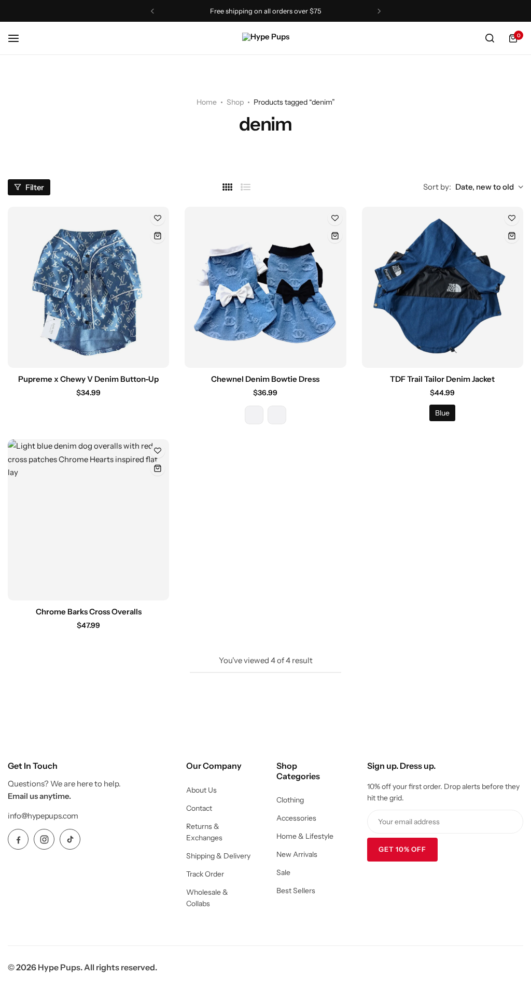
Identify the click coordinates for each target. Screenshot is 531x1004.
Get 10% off (402, 849)
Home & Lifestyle (304, 836)
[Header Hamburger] (19, 38)
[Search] (489, 38)
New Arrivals (296, 854)
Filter (34, 187)
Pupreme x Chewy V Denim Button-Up (88, 379)
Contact (199, 808)
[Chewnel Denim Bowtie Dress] (265, 287)
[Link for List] (246, 187)
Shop (235, 102)
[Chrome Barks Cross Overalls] (88, 519)
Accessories (296, 818)
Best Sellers (295, 890)
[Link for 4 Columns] (227, 187)
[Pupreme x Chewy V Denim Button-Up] (88, 287)
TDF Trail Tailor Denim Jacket (442, 379)
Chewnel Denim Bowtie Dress (265, 379)
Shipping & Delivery (218, 855)
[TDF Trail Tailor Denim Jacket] (442, 287)
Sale (283, 872)
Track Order (205, 874)
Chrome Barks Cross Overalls (89, 611)
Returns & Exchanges (204, 832)
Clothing (290, 800)
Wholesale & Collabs (207, 897)
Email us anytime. (39, 796)
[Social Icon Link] (18, 839)
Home (207, 102)
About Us (201, 790)
